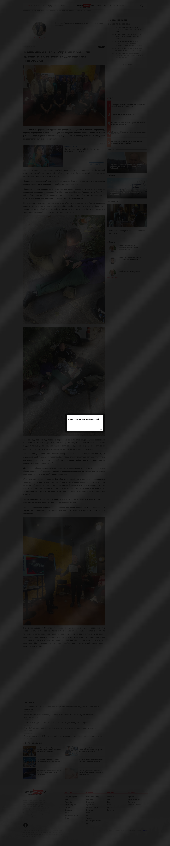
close (101, 429)
